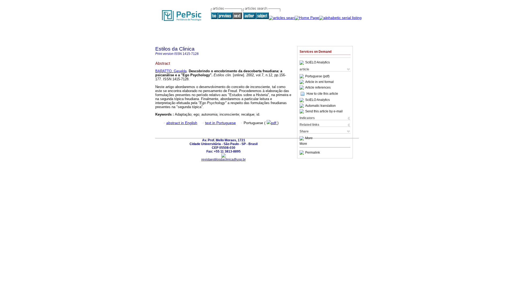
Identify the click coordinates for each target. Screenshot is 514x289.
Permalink (312, 152)
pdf (274, 123)
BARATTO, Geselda (171, 71)
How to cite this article (322, 94)
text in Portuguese (220, 123)
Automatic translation (320, 106)
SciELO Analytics (317, 62)
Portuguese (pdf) (317, 76)
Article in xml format (319, 82)
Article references (318, 87)
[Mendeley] (302, 138)
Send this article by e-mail (324, 111)
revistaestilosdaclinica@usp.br (223, 159)
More (309, 138)
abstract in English (181, 123)
